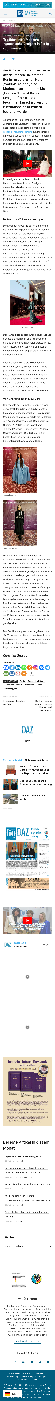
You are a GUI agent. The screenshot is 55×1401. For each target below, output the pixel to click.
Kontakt (33, 1379)
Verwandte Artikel (12, 760)
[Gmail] (18, 673)
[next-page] (10, 810)
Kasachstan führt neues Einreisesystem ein (27, 1184)
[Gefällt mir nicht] (13, 58)
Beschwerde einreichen (27, 1341)
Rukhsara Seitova (26, 1177)
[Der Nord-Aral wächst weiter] (10, 799)
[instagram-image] (27, 976)
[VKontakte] (40, 1362)
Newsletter (23, 1379)
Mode (39, 685)
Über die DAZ (14, 1373)
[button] (5, 13)
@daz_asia (20, 942)
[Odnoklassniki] (30, 667)
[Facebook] (6, 667)
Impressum (39, 1373)
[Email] (6, 673)
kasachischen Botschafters (17, 131)
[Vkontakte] (41, 667)
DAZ (5, 48)
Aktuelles (12, 20)
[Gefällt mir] (4, 58)
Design (30, 681)
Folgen (46, 944)
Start (4, 20)
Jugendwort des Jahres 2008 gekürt (23, 1156)
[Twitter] (12, 667)
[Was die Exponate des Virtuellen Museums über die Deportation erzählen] (10, 770)
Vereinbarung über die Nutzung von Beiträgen (26, 1376)
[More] (24, 673)
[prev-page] (5, 810)
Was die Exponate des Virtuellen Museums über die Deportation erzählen (34, 770)
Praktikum (27, 1373)
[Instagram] (35, 667)
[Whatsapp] (24, 667)
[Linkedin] (18, 667)
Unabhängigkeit (10, 688)
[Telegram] (47, 667)
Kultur (27, 35)
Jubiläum (40, 681)
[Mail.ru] (12, 673)
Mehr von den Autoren (36, 760)
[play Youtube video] (27, 163)
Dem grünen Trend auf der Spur (14, 703)
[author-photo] (27, 736)
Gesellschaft (17, 35)
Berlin (22, 681)
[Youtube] (48, 1362)
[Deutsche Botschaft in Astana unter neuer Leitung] (10, 784)
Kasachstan (29, 685)
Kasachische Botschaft (13, 685)
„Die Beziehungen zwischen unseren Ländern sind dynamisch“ (43, 706)
